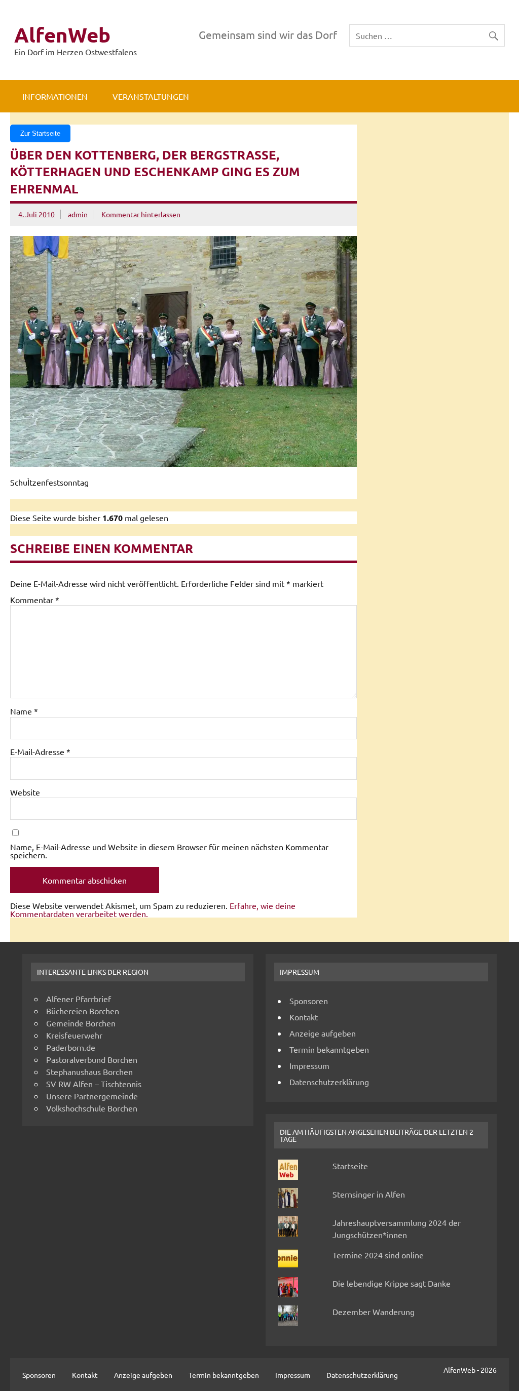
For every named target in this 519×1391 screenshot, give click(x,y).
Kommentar (34, 599)
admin (78, 214)
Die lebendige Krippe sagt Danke (391, 1283)
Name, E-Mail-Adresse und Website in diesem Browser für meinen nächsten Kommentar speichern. (169, 851)
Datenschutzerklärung (329, 1082)
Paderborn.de (70, 1047)
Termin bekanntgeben (329, 1049)
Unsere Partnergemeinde (92, 1096)
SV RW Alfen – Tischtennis (93, 1084)
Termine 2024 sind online (378, 1255)
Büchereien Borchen (82, 1011)
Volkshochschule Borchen (91, 1108)
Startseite (350, 1166)
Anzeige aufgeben (322, 1033)
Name (24, 711)
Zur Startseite (40, 133)
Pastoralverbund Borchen (91, 1059)
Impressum (309, 1065)
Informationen (55, 96)
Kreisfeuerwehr (74, 1035)
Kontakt (303, 1017)
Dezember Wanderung (373, 1311)
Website (25, 792)
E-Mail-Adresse (40, 751)
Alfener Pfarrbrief (78, 998)
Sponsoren (308, 1001)
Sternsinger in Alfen (368, 1194)
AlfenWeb (62, 34)
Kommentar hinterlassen (140, 214)
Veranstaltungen (151, 96)
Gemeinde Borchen (81, 1023)
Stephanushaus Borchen (89, 1071)
